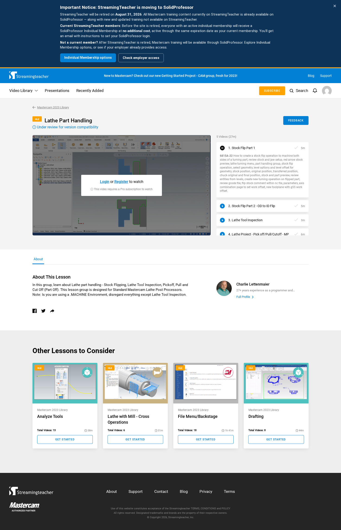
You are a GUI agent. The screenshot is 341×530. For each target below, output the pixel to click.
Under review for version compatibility (67, 127)
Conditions (208, 508)
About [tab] (38, 259)
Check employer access (141, 58)
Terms (229, 491)
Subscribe (272, 90)
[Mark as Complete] (296, 148)
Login (104, 181)
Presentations (57, 90)
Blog (311, 76)
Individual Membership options (88, 57)
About (111, 491)
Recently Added (90, 90)
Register (121, 181)
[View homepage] (31, 490)
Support (326, 76)
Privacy (205, 491)
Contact (161, 491)
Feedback (296, 120)
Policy (226, 508)
